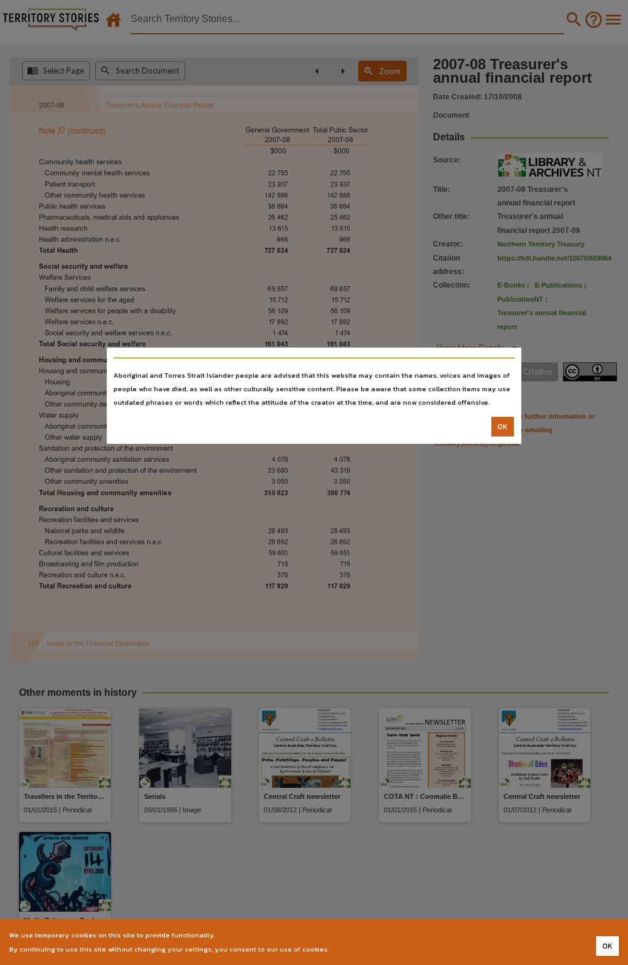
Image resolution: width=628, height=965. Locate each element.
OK (502, 426)
